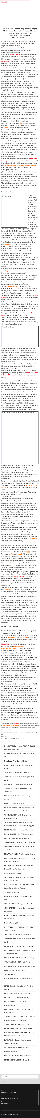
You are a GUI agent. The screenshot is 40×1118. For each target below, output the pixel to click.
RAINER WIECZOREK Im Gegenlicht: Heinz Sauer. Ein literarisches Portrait (19, 886)
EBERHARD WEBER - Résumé (15, 970)
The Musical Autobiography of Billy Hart (17, 772)
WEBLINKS (4, 1104)
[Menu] (37, 15)
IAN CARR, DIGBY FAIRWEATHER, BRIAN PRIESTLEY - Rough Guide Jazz (19, 1034)
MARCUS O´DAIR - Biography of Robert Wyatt (19, 966)
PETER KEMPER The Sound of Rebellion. (18, 830)
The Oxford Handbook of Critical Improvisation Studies (19, 940)
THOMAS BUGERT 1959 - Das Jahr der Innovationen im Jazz (17, 816)
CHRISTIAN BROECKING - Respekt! (16, 1047)
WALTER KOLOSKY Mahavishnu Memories (18, 784)
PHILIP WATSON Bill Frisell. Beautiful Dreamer (20, 854)
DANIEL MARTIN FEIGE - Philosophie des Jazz (18, 980)
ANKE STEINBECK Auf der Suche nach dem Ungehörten (19, 909)
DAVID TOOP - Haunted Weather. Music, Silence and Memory (17, 1041)
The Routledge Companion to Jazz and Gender (19, 842)
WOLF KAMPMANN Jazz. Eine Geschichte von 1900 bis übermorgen (20, 952)
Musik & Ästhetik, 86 (11, 923)
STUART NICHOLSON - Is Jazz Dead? (17, 1024)
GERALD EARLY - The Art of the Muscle (17, 1056)
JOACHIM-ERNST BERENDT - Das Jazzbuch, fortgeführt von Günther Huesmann (19, 1018)
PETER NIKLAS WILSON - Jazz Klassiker (18, 1028)
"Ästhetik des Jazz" (10, 974)
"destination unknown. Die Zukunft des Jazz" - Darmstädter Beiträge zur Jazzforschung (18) (19, 824)
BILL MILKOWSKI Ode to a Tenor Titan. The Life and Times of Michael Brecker (18, 867)
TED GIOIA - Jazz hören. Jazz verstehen (17, 934)
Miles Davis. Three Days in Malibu (15, 761)
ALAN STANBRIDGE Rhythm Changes (17, 838)
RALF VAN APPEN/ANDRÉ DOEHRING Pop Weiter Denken (19, 917)
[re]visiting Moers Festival (12, 873)
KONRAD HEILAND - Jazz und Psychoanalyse (19, 958)
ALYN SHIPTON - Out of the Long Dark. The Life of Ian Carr (18, 1011)
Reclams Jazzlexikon (11, 1051)
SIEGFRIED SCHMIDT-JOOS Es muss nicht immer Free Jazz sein (19, 879)
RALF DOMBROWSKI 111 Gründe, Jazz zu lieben (18, 898)
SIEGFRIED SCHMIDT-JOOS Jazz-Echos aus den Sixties (19, 848)
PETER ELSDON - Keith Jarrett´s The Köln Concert (18, 987)
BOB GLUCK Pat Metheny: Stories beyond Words (18, 797)
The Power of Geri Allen (12, 892)
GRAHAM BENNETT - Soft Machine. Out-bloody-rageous (18, 1003)
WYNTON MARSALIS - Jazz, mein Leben (18, 993)
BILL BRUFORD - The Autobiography (16, 998)
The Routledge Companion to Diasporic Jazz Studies (19, 778)
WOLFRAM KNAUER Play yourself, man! (18, 904)
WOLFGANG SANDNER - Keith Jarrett (17, 962)
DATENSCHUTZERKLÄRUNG (10, 1098)
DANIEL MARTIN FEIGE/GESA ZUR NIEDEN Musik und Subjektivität (20, 859)
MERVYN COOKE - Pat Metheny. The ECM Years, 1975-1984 (18, 928)
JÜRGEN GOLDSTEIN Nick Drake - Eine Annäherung (18, 790)
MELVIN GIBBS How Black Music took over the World (19, 755)
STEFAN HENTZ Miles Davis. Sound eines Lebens (18, 766)
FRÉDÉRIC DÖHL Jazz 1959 (14, 803)
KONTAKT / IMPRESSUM (8, 1093)
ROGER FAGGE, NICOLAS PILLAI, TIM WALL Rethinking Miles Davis (19, 747)
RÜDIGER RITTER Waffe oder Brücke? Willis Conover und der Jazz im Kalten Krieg (19, 809)
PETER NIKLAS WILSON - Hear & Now (17, 1060)
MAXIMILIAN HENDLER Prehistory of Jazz (18, 834)
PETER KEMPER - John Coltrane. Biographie (19, 946)
